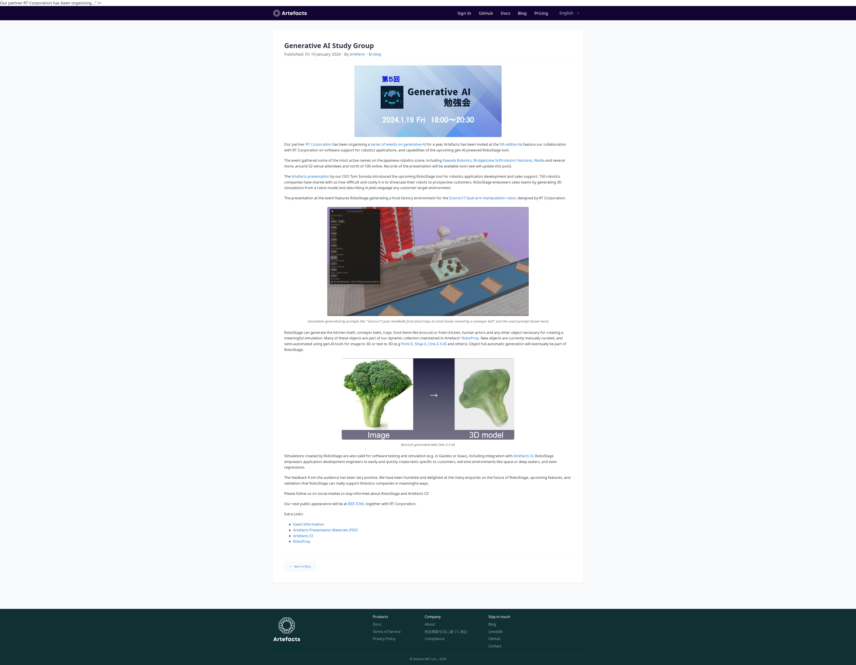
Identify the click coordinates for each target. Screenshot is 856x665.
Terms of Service (387, 631)
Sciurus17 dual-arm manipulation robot (482, 198)
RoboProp (470, 338)
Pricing (541, 13)
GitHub (486, 13)
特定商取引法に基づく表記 (446, 631)
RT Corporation (318, 144)
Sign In (464, 13)
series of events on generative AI (398, 144)
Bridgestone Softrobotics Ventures (502, 160)
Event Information (308, 524)
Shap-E (420, 343)
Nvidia (539, 160)
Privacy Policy (384, 638)
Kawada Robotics (457, 160)
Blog (522, 13)
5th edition (509, 144)
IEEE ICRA (356, 503)
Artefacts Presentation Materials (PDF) (325, 530)
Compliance (434, 638)
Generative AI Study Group (329, 45)
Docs (505, 13)
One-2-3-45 (437, 343)
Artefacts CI (523, 455)
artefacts (357, 54)
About (430, 624)
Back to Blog (302, 566)
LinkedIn (495, 631)
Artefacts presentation (310, 176)
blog (377, 54)
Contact (495, 646)
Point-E (407, 343)
